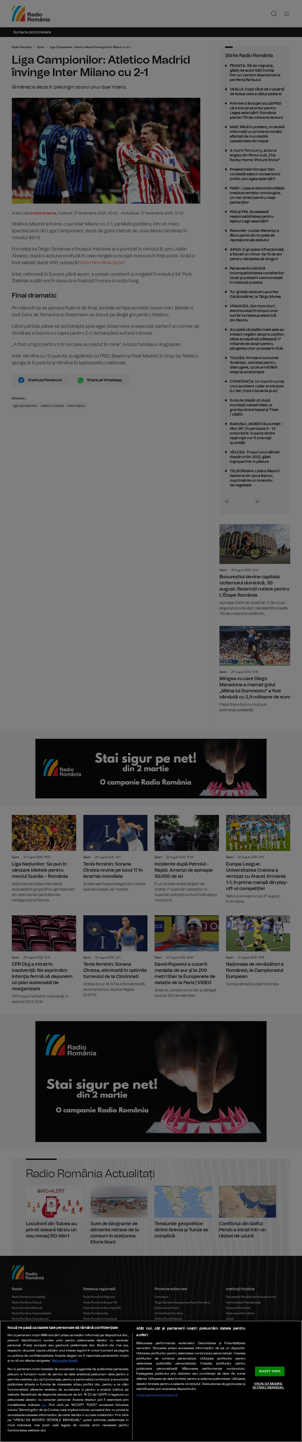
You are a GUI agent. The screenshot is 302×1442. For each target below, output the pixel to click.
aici (44, 1405)
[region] (151, 1381)
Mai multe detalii (65, 1360)
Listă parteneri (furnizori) (156, 1395)
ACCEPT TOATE (270, 1371)
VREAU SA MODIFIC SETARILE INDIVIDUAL (268, 1385)
